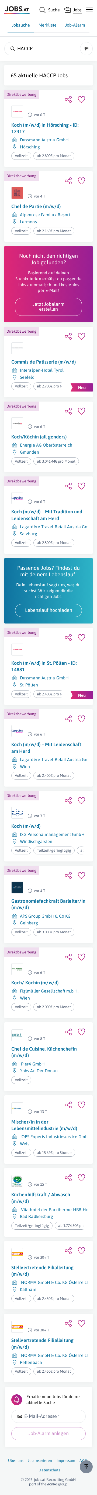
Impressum (66, 1460)
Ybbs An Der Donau (39, 1070)
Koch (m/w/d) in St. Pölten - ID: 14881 (44, 666)
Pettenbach (31, 1362)
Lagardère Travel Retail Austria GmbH (57, 526)
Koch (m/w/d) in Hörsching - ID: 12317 (45, 128)
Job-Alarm (75, 25)
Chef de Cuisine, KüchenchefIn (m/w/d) (44, 1052)
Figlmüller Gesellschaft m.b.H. (49, 990)
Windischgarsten (36, 841)
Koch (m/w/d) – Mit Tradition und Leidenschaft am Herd (46, 515)
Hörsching (30, 146)
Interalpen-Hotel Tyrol (42, 370)
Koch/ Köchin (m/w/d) (34, 982)
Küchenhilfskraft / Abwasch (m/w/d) (40, 1198)
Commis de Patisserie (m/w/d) (43, 362)
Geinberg (29, 922)
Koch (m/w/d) (25, 826)
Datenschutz (49, 1470)
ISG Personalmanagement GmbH (52, 834)
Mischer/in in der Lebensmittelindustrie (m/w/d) (44, 1125)
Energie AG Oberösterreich (46, 445)
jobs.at (40, 1479)
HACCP (47, 75)
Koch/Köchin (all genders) (39, 437)
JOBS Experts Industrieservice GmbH (55, 1136)
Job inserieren (40, 1460)
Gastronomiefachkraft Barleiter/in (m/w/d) (48, 904)
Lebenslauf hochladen (48, 610)
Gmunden (29, 452)
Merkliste (48, 25)
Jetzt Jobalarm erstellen (48, 306)
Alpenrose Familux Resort (45, 214)
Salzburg (28, 533)
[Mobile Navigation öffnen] (89, 9)
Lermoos (28, 221)
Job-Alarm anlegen (49, 1433)
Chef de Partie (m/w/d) (36, 206)
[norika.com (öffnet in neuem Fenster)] (48, 1484)
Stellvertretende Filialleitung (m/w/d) (42, 1271)
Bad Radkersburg (36, 1216)
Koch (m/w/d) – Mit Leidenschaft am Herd (46, 748)
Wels (24, 1143)
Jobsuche (21, 25)
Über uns (15, 1460)
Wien (25, 766)
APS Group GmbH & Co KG (45, 916)
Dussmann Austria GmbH (44, 139)
